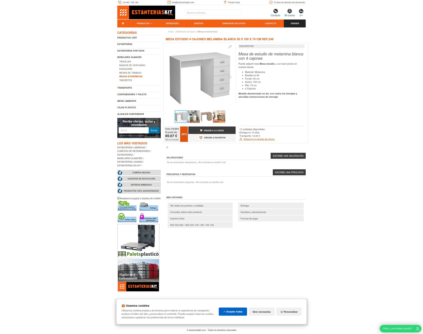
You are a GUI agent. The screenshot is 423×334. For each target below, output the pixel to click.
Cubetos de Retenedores (133, 151)
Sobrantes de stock (234, 23)
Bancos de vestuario (132, 65)
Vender (295, 23)
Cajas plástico (126, 107)
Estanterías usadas (129, 161)
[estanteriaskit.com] (146, 11)
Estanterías (124, 44)
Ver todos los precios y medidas (186, 205)
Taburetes (125, 80)
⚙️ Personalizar (289, 311)
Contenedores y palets (132, 94)
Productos (143, 23)
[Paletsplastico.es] (138, 240)
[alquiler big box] (138, 275)
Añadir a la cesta (213, 130)
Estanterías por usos (130, 50)
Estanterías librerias (131, 147)
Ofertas (198, 23)
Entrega (245, 205)
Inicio (171, 31)
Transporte (124, 87)
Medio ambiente (126, 101)
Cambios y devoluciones (253, 212)
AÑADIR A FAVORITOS (215, 137)
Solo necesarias (262, 311)
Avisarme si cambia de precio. (259, 139)
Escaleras (125, 68)
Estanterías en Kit (129, 165)
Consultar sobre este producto (186, 212)
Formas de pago (249, 218)
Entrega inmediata (141, 184)
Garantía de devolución (141, 178)
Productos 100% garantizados (141, 190)
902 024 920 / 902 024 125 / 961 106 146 (192, 225)
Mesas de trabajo (130, 72)
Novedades (172, 23)
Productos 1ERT (127, 37)
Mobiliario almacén (129, 57)
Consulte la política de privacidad (131, 135)
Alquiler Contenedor (130, 114)
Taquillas (125, 61)
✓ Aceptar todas (232, 311)
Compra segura (141, 172)
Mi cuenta (290, 15)
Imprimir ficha (177, 218)
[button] (230, 46)
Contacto (275, 15)
